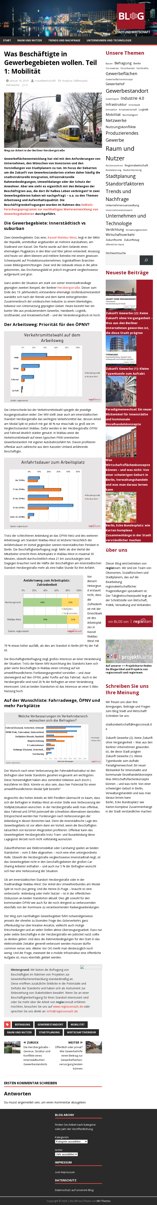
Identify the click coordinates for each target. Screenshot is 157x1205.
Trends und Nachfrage (64, 40)
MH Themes (103, 1201)
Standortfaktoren (125, 183)
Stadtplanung (49, 1032)
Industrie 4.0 (132, 98)
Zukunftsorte (114, 240)
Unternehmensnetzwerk (119, 210)
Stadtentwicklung (132, 170)
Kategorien (62, 1137)
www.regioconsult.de (68, 1006)
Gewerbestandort (50, 1024)
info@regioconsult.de (62, 1011)
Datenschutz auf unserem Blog (74, 1190)
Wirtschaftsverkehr (81, 1032)
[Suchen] (146, 260)
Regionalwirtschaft (136, 165)
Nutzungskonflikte (121, 126)
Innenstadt (134, 104)
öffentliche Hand (115, 244)
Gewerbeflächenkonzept (119, 79)
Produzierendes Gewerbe (122, 136)
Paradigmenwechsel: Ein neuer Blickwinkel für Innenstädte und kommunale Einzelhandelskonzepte (129, 769)
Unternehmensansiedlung (122, 205)
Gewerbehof (115, 84)
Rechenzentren (114, 165)
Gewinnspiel (112, 98)
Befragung (22, 1024)
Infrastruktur (116, 104)
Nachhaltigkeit (130, 115)
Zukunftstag (131, 240)
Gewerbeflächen (121, 73)
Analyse (67, 80)
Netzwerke (13, 85)
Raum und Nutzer (29, 40)
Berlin (137, 63)
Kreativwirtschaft (128, 109)
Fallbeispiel (80, 80)
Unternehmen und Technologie (109, 40)
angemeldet (26, 1102)
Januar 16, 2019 (19, 80)
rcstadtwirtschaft (45, 80)
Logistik (143, 109)
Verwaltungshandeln (136, 229)
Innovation (111, 109)
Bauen (109, 63)
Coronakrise (112, 68)
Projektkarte (134, 665)
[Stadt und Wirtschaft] (78, 34)
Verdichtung (115, 229)
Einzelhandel (128, 68)
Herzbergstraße (68, 288)
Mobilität (78, 1024)
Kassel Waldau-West (62, 237)
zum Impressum (65, 1172)
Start (7, 40)
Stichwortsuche (116, 253)
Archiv (59, 1150)
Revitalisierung (113, 170)
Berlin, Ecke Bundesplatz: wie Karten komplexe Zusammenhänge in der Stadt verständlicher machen (129, 806)
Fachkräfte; (143, 68)
